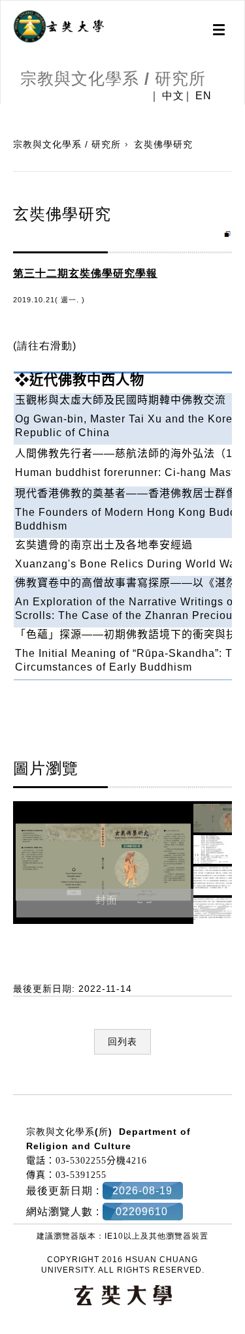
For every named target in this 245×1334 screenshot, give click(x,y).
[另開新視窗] (59, 26)
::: (5, 1087)
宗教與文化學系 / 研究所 (67, 144)
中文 (173, 96)
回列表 (122, 1041)
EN (203, 96)
